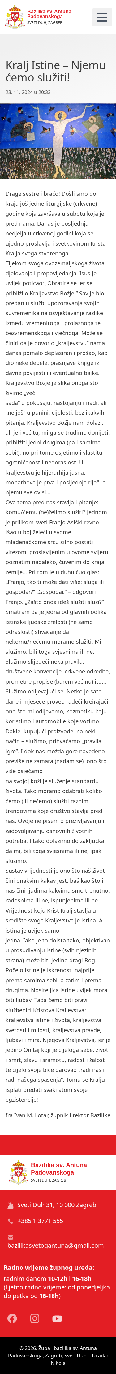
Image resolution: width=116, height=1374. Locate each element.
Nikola (58, 1363)
